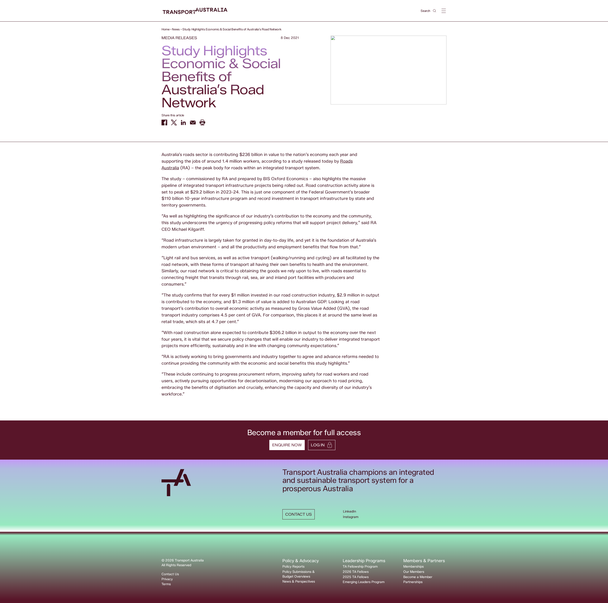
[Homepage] (195, 11)
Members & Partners (424, 560)
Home (165, 29)
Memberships (413, 567)
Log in (318, 445)
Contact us (298, 514)
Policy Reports (293, 567)
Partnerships (413, 582)
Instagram (350, 517)
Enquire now (287, 445)
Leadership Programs (364, 560)
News (176, 29)
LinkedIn (349, 511)
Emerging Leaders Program (364, 582)
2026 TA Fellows (356, 572)
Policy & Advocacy (300, 560)
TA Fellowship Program (360, 567)
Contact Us (170, 574)
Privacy (167, 579)
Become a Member (417, 577)
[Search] (434, 10)
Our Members (413, 572)
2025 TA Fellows (356, 577)
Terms (166, 584)
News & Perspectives (298, 581)
